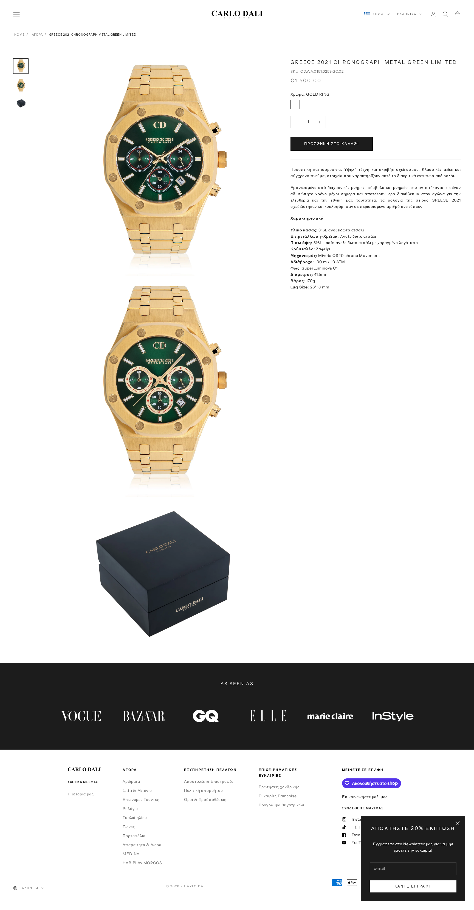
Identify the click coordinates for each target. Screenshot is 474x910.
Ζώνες (129, 826)
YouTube (360, 842)
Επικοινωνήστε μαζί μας (365, 796)
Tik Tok (359, 827)
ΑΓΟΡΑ (37, 34)
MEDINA (131, 853)
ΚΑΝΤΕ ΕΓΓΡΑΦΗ (413, 886)
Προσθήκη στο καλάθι (331, 143)
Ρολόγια (130, 808)
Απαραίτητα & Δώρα (142, 844)
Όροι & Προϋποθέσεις (205, 799)
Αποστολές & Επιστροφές (208, 781)
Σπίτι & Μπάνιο (137, 790)
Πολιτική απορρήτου (203, 790)
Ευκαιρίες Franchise (278, 795)
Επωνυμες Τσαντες (141, 799)
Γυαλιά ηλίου (135, 817)
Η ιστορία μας (81, 794)
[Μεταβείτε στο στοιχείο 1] (21, 66)
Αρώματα (131, 781)
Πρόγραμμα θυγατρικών (281, 805)
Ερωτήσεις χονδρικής (279, 786)
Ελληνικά (406, 14)
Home (19, 34)
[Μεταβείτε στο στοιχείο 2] (21, 85)
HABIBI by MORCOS (142, 862)
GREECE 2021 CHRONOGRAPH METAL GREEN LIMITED (92, 34)
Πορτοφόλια (134, 835)
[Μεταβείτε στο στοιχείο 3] (21, 103)
